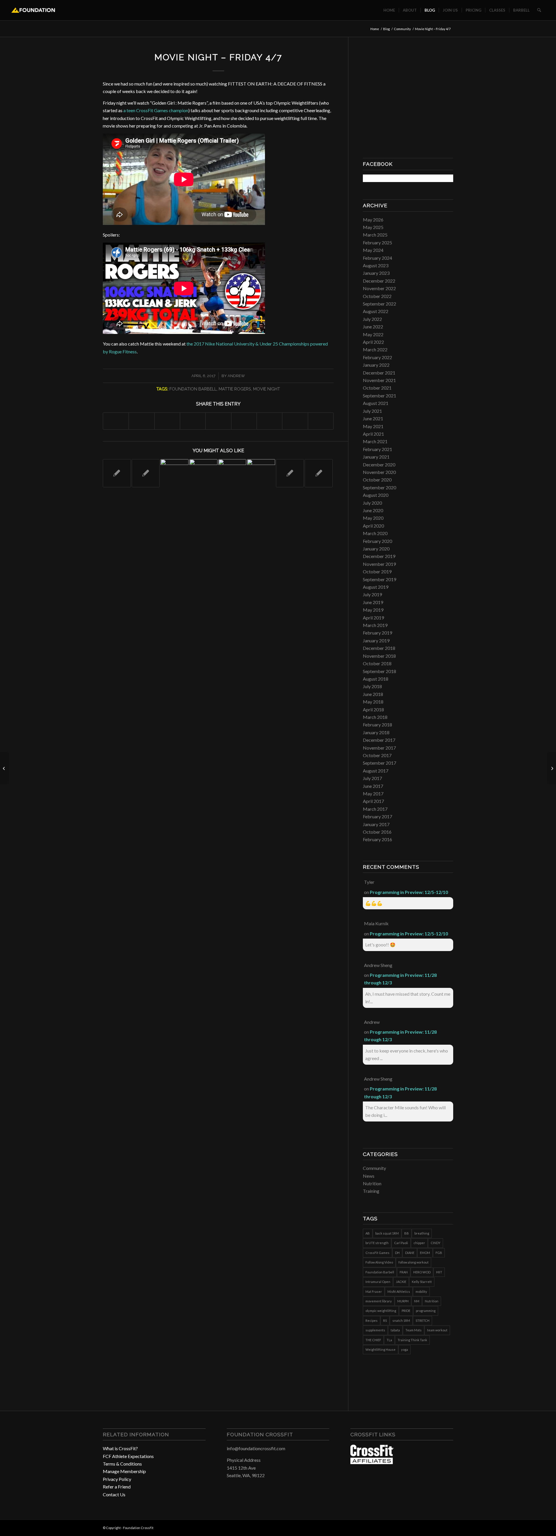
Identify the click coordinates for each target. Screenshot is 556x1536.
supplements (375, 1330)
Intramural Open (377, 1282)
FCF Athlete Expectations (128, 1456)
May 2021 (373, 426)
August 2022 (375, 311)
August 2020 (375, 495)
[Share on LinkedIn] (218, 421)
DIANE (409, 1253)
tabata (395, 1330)
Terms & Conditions (122, 1463)
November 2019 (379, 564)
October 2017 (377, 755)
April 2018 (373, 709)
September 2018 (379, 671)
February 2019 (377, 632)
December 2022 (379, 280)
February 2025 (377, 242)
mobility (421, 1291)
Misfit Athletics (398, 1291)
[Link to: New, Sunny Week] (203, 473)
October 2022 (377, 296)
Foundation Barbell (193, 388)
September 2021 (379, 395)
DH (397, 1253)
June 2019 (373, 602)
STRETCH (422, 1320)
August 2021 (375, 403)
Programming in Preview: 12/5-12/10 (409, 892)
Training (371, 1191)
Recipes (371, 1320)
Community (374, 1168)
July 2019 (372, 594)
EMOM (425, 1253)
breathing (421, 1233)
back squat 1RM (387, 1233)
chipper (419, 1243)
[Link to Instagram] (440, 1527)
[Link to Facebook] (431, 1527)
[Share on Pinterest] (192, 421)
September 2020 (379, 487)
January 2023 (376, 273)
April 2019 (373, 617)
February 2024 (377, 258)
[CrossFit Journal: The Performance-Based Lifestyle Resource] (372, 1462)
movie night (266, 388)
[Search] (539, 10)
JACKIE (401, 1282)
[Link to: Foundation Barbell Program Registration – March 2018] (261, 473)
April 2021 (373, 434)
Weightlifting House (380, 1349)
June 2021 (373, 418)
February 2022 (377, 357)
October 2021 (377, 387)
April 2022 (373, 342)
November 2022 (379, 288)
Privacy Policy (117, 1479)
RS (385, 1320)
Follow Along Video (379, 1262)
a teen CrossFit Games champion (155, 110)
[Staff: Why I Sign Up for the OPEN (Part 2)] (4, 768)
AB (367, 1233)
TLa (389, 1340)
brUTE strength (377, 1243)
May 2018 (373, 701)
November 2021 (379, 380)
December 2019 (379, 556)
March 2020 (375, 533)
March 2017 (375, 809)
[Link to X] (449, 1527)
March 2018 (375, 717)
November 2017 (379, 747)
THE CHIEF (373, 1340)
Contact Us (114, 1494)
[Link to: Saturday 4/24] (146, 473)
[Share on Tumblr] (244, 421)
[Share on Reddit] (295, 421)
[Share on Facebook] (116, 421)
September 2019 (379, 579)
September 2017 (379, 763)
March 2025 (375, 234)
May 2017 (373, 793)
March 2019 (375, 625)
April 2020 (373, 525)
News (368, 1176)
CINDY (435, 1243)
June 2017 (373, 786)
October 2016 (377, 832)
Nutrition (372, 1183)
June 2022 (373, 326)
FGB (439, 1253)
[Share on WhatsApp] (167, 421)
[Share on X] (141, 421)
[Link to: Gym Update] (290, 473)
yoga (404, 1349)
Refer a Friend (117, 1486)
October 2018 (377, 663)
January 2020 (376, 548)
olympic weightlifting (380, 1311)
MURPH (403, 1301)
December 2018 (379, 648)
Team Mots (413, 1330)
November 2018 (379, 656)
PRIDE (406, 1311)
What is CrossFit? (120, 1448)
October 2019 (377, 571)
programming (426, 1311)
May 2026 (373, 219)
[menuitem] (389, 10)
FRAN (404, 1272)
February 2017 (377, 816)
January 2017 (376, 824)
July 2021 (372, 411)
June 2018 (373, 694)
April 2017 (373, 801)
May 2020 (373, 518)
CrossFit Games (377, 1253)
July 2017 (372, 778)
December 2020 (379, 464)
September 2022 (379, 303)
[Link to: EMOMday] (117, 473)
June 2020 (373, 510)
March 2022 (375, 349)
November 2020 (379, 472)
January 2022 (376, 365)
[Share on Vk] (269, 421)
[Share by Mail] (320, 421)
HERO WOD (422, 1272)
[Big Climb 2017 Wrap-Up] (551, 768)
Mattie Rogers (235, 388)
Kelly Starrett (422, 1282)
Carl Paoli (401, 1243)
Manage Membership (124, 1471)
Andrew (236, 376)
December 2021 (379, 372)
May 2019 (373, 609)
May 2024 (373, 250)
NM (416, 1301)
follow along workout (413, 1262)
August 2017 (375, 770)
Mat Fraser (373, 1291)
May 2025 (373, 227)
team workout (437, 1330)
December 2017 (379, 740)
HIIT (439, 1272)
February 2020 (377, 541)
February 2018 (377, 724)
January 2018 (376, 732)
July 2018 (372, 686)
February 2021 (377, 449)
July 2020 (372, 503)
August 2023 (375, 265)
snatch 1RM (401, 1320)
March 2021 (375, 441)
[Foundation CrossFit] (33, 10)
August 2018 (375, 678)
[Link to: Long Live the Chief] (319, 473)
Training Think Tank (412, 1340)
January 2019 (376, 640)
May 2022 (373, 334)
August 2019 (375, 587)
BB (406, 1233)
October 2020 (377, 479)
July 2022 (372, 319)
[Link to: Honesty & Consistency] (232, 473)
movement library (378, 1301)
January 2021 (376, 456)
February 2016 (377, 839)
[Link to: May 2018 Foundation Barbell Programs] (174, 473)
